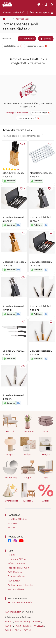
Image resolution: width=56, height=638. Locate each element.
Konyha (46, 454)
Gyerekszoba (11, 500)
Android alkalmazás (21, 602)
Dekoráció (18, 12)
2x (18, 169)
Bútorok (6, 12)
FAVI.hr (9, 626)
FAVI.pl (28, 621)
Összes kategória (40, 12)
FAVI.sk (18, 621)
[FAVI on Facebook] (9, 540)
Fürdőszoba (11, 477)
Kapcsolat (13, 523)
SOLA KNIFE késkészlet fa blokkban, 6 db (25, 173)
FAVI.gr (19, 630)
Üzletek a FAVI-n (17, 559)
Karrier (11, 527)
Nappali (28, 477)
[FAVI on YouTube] (21, 540)
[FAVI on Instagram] (15, 540)
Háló (46, 477)
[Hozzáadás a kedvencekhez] (23, 233)
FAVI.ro (37, 621)
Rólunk (11, 555)
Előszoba (28, 500)
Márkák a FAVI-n (17, 563)
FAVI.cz (9, 621)
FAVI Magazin (15, 572)
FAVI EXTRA (14, 580)
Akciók (45, 500)
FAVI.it (18, 626)
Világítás (10, 454)
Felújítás (28, 454)
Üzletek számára (17, 576)
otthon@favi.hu (19, 519)
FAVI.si (27, 630)
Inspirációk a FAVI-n (18, 568)
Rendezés (28, 38)
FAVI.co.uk (38, 626)
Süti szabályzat (16, 589)
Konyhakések (22, 19)
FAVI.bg (9, 630)
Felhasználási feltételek (20, 585)
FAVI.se (27, 626)
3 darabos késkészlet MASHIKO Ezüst (23, 395)
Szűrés (47, 38)
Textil (46, 431)
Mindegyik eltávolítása (17, 112)
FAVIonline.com (13, 612)
